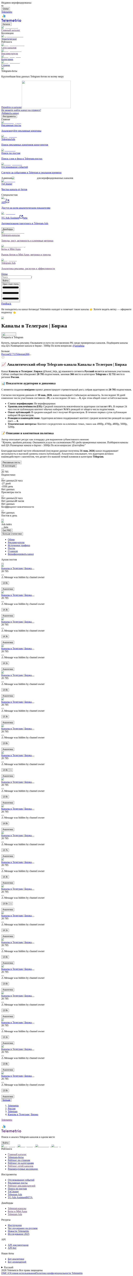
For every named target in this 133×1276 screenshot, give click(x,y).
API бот (12, 1248)
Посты (11, 548)
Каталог (6, 24)
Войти (5, 280)
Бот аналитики (16, 1259)
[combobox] (16, 277)
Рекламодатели (16, 542)
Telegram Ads (15, 1194)
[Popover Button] (8, 334)
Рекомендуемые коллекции (23, 1169)
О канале (13, 551)
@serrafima (78, 345)
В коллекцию (9, 466)
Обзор (11, 539)
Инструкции (15, 1225)
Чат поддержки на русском (22, 1228)
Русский (8, 1267)
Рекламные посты (11, 462)
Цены (4, 274)
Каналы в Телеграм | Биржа (16, 568)
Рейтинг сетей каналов (20, 1166)
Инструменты (9, 116)
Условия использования (22, 1273)
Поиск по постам (17, 1188)
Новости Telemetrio (18, 1231)
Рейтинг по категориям (21, 1163)
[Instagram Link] (27, 1146)
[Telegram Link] (9, 1146)
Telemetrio (13, 1105)
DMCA (5, 1273)
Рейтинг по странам (19, 1160)
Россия (11, 1108)
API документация (18, 1245)
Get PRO (7, 530)
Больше (6, 1100)
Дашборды (8, 229)
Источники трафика (19, 545)
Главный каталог (17, 1154)
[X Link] (56, 1146)
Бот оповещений (17, 1261)
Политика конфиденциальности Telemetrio (59, 1273)
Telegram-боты (16, 1157)
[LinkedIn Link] (44, 1146)
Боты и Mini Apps (17, 1211)
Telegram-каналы (17, 1208)
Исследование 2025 (18, 1234)
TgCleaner (13, 1191)
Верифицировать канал (21, 554)
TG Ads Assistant (20, 1197)
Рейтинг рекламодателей (21, 1185)
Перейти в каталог (11, 107)
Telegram (12, 1111)
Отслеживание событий (21, 1180)
